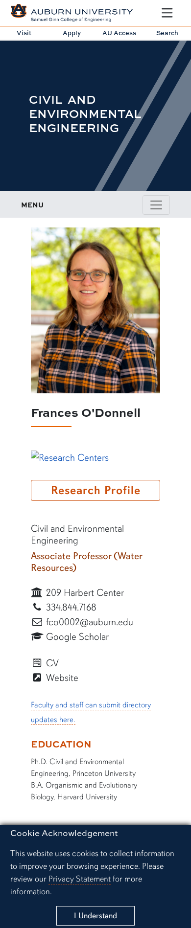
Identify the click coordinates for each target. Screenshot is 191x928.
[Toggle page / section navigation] (156, 205)
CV (51, 663)
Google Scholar (76, 637)
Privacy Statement (79, 879)
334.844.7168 (70, 607)
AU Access (119, 32)
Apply (72, 32)
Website (61, 678)
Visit (24, 32)
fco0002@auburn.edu (88, 622)
